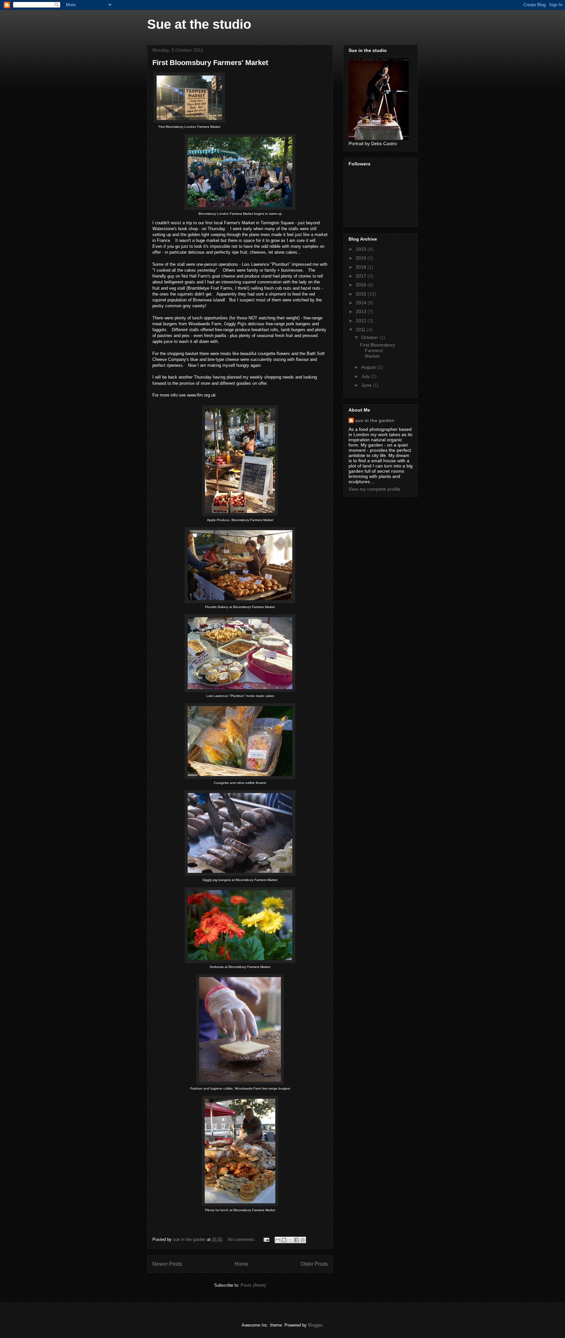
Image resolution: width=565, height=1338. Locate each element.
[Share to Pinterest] (303, 1240)
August (369, 367)
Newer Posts (167, 1264)
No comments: (242, 1239)
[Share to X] (290, 1240)
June (367, 385)
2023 (362, 249)
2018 (362, 267)
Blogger (315, 1325)
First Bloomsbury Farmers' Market (210, 63)
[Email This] (278, 1240)
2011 (361, 329)
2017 (362, 276)
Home (241, 1264)
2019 (362, 258)
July (366, 376)
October (370, 337)
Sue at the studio (199, 24)
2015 (362, 293)
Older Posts (314, 1264)
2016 (362, 284)
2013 (362, 311)
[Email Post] (266, 1239)
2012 (362, 320)
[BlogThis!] (284, 1240)
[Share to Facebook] (296, 1240)
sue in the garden (374, 420)
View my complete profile (374, 489)
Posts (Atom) (253, 1285)
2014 (362, 302)
